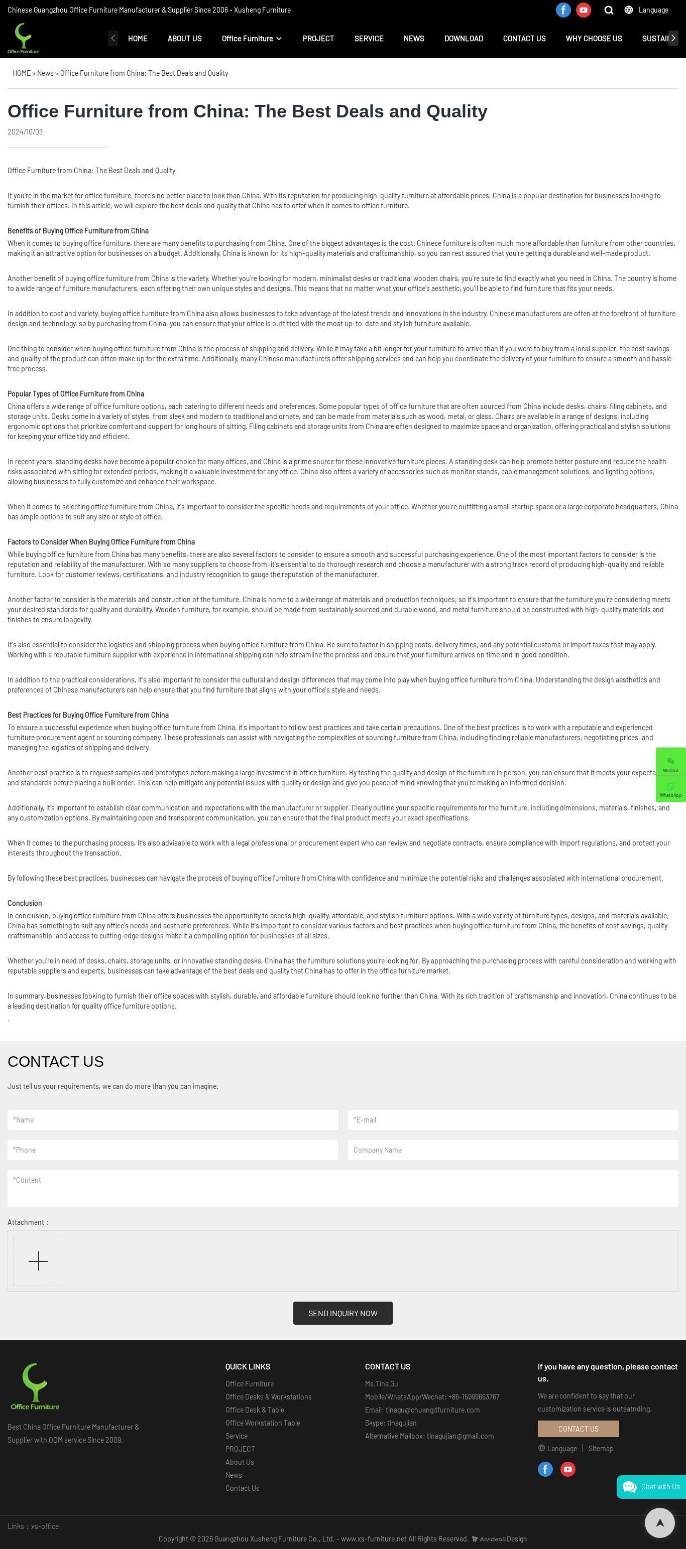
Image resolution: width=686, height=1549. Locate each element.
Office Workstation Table (262, 1423)
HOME (138, 38)
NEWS (414, 38)
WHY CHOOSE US (594, 38)
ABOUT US (185, 38)
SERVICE (369, 38)
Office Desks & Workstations (268, 1396)
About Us (239, 1462)
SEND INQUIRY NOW (343, 1313)
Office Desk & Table (254, 1409)
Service (236, 1436)
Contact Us (242, 1488)
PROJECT (318, 38)
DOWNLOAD (463, 38)
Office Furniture (247, 38)
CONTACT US (524, 38)
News (45, 73)
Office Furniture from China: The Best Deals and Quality (144, 73)
